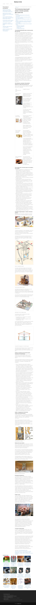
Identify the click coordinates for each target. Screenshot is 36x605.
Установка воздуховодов (20, 28)
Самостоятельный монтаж (27, 553)
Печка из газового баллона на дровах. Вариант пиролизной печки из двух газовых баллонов (8, 17)
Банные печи (18, 2)
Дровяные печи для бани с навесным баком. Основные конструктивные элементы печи (7, 10)
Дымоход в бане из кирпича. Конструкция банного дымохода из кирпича (8, 14)
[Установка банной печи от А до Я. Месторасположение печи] (27, 584)
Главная (4, 3)
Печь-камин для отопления (27, 551)
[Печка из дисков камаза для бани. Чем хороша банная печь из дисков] (6, 573)
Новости (7, 3)
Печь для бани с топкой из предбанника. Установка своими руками (7, 23)
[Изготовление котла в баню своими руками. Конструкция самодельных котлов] (20, 573)
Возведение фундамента (20, 26)
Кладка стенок (19, 27)
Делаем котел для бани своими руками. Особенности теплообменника (7, 30)
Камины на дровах (25, 552)
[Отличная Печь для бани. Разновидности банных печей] (6, 584)
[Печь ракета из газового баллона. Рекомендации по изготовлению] (20, 584)
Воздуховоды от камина (18, 552)
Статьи (11, 3)
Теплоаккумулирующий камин (22, 550)
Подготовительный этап (18, 551)
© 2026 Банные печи (7, 594)
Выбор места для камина (20, 25)
